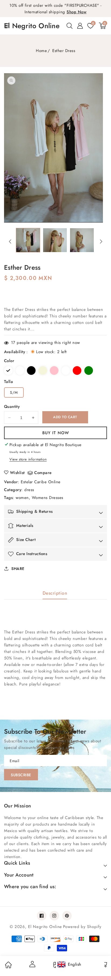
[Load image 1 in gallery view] (28, 240)
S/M (14, 392)
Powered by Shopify (82, 927)
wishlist (17, 472)
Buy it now (55, 433)
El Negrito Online (45, 927)
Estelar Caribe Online (41, 482)
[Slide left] (10, 241)
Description (55, 593)
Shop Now (76, 12)
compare (43, 473)
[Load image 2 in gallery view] (55, 240)
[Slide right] (101, 241)
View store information (28, 459)
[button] (69, 25)
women (22, 498)
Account (32, 964)
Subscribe (21, 775)
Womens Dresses (47, 498)
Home (41, 51)
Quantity (12, 407)
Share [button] (18, 568)
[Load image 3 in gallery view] (82, 240)
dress (29, 490)
